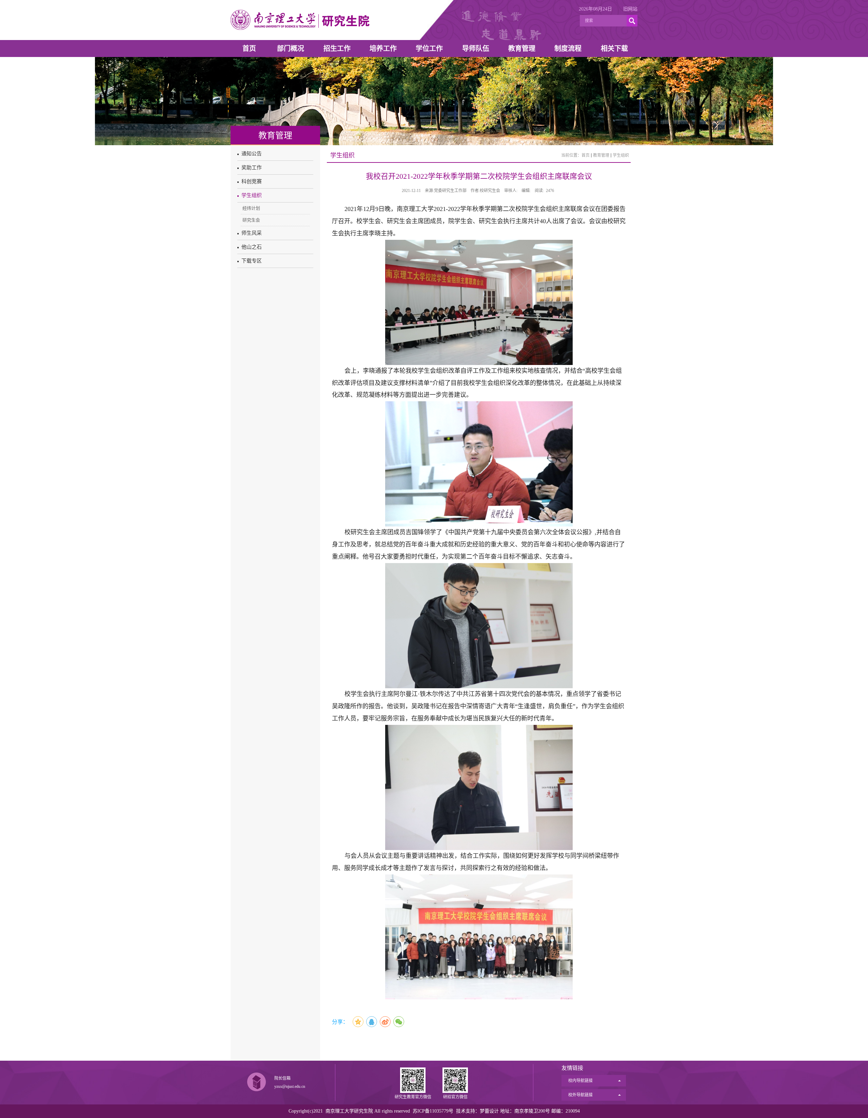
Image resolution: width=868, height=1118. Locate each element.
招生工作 (337, 48)
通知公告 (251, 153)
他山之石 (251, 247)
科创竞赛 (251, 181)
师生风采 (251, 233)
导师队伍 (475, 48)
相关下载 (614, 48)
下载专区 (251, 261)
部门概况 (290, 48)
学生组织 (251, 195)
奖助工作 (251, 167)
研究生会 (251, 220)
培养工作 (383, 48)
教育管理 (521, 48)
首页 (249, 48)
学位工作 (429, 48)
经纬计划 (251, 208)
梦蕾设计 (489, 1111)
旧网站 (630, 9)
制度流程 (567, 48)
